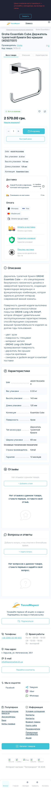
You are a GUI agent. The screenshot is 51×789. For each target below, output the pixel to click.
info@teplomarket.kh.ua (12, 662)
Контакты (30, 715)
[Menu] (3, 23)
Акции (28, 738)
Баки (4, 720)
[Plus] (18, 131)
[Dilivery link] (43, 186)
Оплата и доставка (26, 227)
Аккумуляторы (8, 717)
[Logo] (13, 23)
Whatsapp (34, 695)
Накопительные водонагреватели (19, 30)
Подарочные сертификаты (32, 733)
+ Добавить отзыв (25, 483)
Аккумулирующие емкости (10, 712)
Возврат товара (33, 722)
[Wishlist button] (39, 111)
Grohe (19, 45)
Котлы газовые (8, 724)
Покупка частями (25, 249)
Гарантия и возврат (26, 238)
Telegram (34, 687)
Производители (33, 729)
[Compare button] (45, 111)
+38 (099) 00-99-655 (12, 638)
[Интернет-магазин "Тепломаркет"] (25, 605)
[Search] (43, 23)
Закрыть (25, 16)
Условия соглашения (35, 711)
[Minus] (8, 131)
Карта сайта (31, 725)
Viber (32, 691)
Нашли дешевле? (12, 122)
